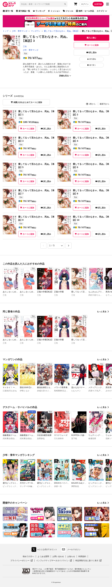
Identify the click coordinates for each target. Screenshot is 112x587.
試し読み (93, 52)
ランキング (40, 11)
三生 (25, 46)
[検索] (65, 4)
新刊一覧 (9, 11)
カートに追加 (93, 45)
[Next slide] (106, 278)
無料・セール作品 (86, 11)
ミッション (55, 11)
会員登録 (98, 4)
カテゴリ (100, 11)
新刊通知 (92, 59)
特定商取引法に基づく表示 (88, 560)
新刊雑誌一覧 (24, 11)
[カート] (75, 4)
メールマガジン (74, 549)
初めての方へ (28, 556)
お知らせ (71, 556)
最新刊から (104, 104)
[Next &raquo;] (69, 246)
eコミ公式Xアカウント (45, 550)
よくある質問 (43, 556)
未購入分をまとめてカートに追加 (27, 102)
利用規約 (82, 556)
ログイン (85, 4)
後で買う (92, 65)
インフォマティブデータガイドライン (52, 560)
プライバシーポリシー (21, 560)
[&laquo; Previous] (43, 246)
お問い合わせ (58, 556)
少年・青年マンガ (30, 50)
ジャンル (69, 11)
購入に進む (91, 38)
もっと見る (102, 311)
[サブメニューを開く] (107, 4)
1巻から (92, 104)
